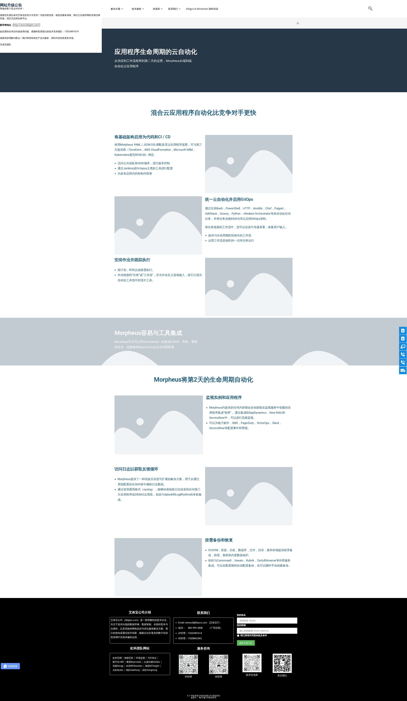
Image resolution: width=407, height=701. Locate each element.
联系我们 (173, 8)
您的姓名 (241, 614)
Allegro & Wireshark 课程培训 (202, 8)
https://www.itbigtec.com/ (26, 25)
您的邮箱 (241, 625)
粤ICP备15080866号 (207, 697)
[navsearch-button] (370, 9)
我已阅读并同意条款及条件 (253, 635)
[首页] (298, 23)
